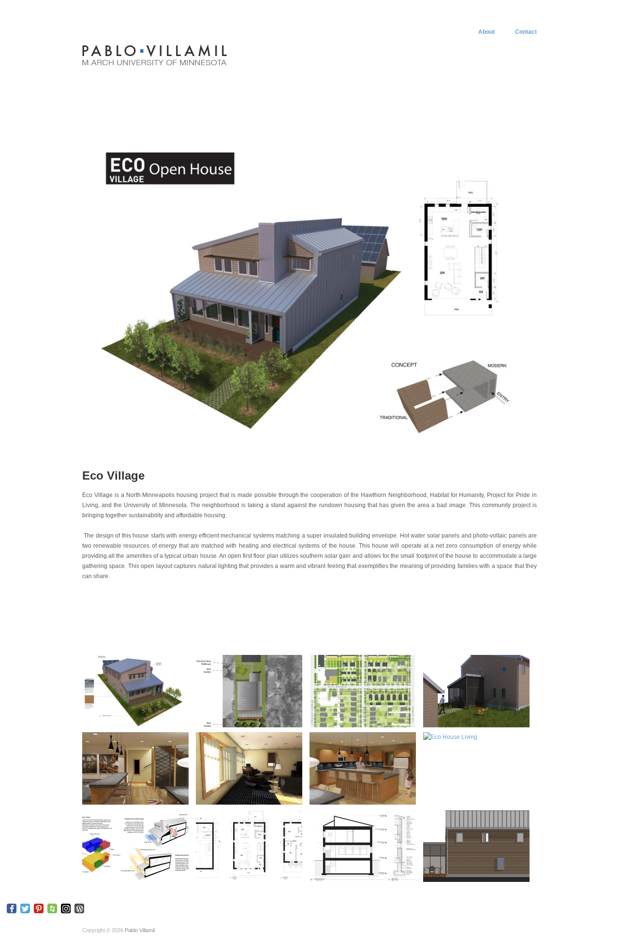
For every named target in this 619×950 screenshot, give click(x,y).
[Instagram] (66, 908)
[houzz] (52, 908)
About (486, 32)
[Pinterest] (39, 908)
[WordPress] (79, 908)
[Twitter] (25, 908)
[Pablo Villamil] (154, 54)
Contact (526, 32)
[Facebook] (11, 908)
